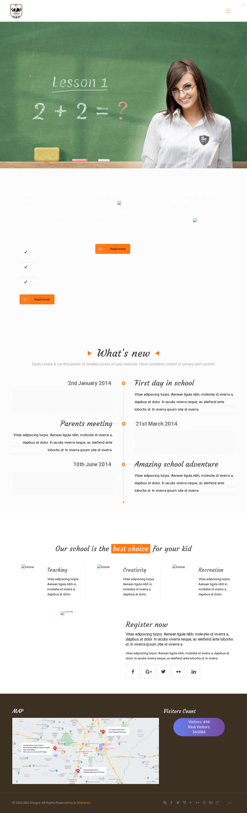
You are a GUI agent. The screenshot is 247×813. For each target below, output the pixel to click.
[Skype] (165, 802)
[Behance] (210, 802)
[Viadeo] (217, 802)
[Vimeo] (184, 802)
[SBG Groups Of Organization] (16, 10)
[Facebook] (171, 802)
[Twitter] (178, 802)
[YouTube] (191, 802)
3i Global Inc (82, 803)
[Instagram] (204, 802)
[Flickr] (197, 802)
